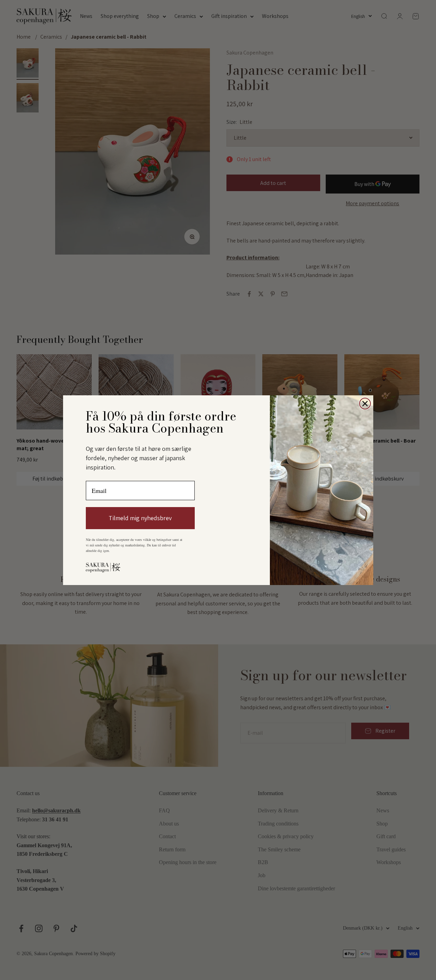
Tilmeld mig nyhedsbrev (140, 518)
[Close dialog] (365, 403)
